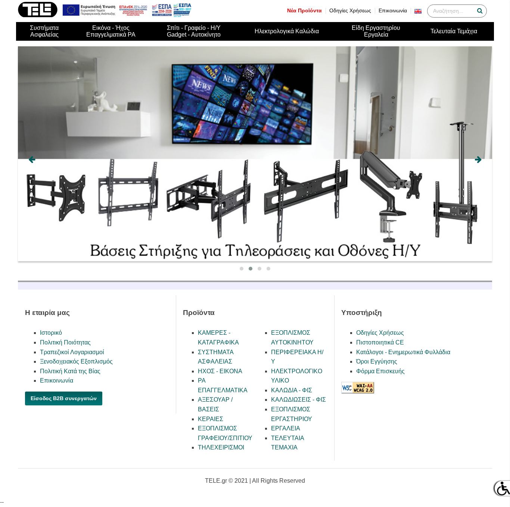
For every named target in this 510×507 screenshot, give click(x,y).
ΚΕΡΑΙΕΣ (210, 419)
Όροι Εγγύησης (376, 361)
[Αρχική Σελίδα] (37, 15)
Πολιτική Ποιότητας (65, 342)
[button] (241, 268)
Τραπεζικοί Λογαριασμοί (72, 352)
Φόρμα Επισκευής (380, 371)
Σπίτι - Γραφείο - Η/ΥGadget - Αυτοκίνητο (194, 31)
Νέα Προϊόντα (304, 10)
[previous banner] (32, 159)
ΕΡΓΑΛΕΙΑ (285, 428)
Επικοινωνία (393, 10)
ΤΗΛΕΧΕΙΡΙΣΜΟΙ (221, 447)
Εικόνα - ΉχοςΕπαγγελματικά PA (111, 31)
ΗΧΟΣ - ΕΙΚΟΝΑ (220, 371)
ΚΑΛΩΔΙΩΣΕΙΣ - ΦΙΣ (298, 399)
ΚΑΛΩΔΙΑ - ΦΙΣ (291, 390)
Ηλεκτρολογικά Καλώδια (287, 31)
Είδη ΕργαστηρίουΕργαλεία (376, 31)
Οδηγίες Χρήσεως (350, 10)
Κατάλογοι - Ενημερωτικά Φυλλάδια (403, 352)
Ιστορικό (51, 333)
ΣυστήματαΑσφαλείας (44, 31)
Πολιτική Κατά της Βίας (70, 371)
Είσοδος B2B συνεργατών (64, 398)
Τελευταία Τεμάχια (453, 31)
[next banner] (478, 159)
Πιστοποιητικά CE (380, 342)
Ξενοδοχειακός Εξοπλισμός (76, 361)
